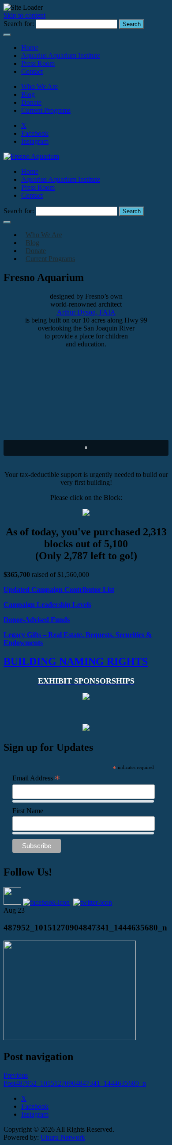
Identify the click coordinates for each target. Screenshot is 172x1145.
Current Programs (46, 110)
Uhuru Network (63, 1137)
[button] (86, 448)
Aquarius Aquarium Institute (60, 55)
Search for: (19, 23)
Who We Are (39, 86)
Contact (32, 71)
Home (29, 47)
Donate (31, 102)
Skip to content (24, 15)
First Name (27, 811)
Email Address (36, 778)
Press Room (38, 63)
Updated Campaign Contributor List (59, 589)
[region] (86, 409)
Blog (28, 94)
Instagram (35, 141)
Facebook (35, 133)
